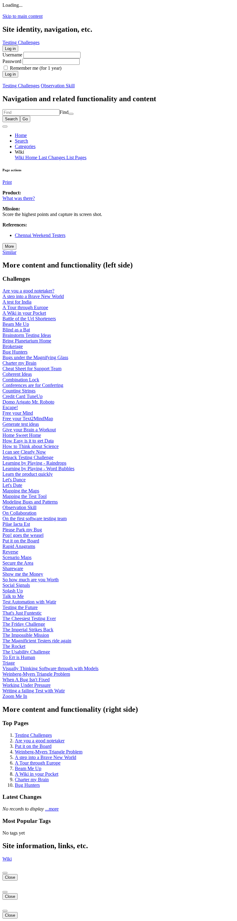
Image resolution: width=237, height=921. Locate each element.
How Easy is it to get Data (28, 440)
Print (7, 182)
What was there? (18, 198)
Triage (8, 663)
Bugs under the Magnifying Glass (35, 357)
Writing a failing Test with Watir (33, 690)
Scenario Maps (16, 557)
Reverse (10, 551)
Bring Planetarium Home (26, 340)
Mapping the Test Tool (24, 496)
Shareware (12, 568)
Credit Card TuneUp (22, 396)
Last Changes (52, 157)
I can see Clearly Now (24, 451)
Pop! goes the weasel (23, 535)
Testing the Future (20, 607)
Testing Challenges (21, 85)
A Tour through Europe (25, 307)
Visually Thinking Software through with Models (50, 668)
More (9, 246)
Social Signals (16, 585)
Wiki (7, 858)
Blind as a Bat (16, 329)
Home (21, 135)
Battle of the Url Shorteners (29, 318)
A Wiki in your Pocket (24, 313)
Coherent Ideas (17, 374)
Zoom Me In (14, 696)
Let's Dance (14, 479)
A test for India (16, 302)
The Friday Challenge (23, 624)
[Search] (71, 114)
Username (12, 54)
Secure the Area (17, 563)
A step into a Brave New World (33, 296)
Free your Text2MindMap (27, 418)
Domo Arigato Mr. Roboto (28, 401)
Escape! (10, 407)
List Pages (76, 157)
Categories (25, 146)
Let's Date (12, 485)
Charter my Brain (19, 363)
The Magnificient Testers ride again (36, 640)
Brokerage (12, 346)
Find (64, 112)
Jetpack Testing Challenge (27, 457)
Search (21, 140)
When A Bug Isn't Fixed (26, 679)
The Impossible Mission (25, 635)
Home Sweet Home (21, 435)
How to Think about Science (30, 446)
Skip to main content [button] (22, 16)
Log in (10, 48)
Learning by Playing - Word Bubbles (38, 468)
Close (10, 877)
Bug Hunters (14, 352)
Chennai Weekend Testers (40, 235)
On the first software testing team (34, 518)
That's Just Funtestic (22, 613)
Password (11, 61)
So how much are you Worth (30, 579)
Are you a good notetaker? (28, 290)
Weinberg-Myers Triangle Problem (36, 674)
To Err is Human (18, 657)
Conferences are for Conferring (32, 385)
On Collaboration (19, 513)
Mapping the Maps (20, 490)
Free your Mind (17, 413)
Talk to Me (13, 596)
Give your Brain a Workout (29, 429)
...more (52, 808)
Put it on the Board (20, 540)
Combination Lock (20, 379)
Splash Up (12, 590)
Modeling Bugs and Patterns (30, 501)
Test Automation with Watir (29, 601)
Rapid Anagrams (18, 546)
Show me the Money (22, 574)
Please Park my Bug (22, 529)
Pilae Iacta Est (16, 524)
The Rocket (13, 646)
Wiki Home (27, 157)
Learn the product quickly (27, 474)
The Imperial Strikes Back (27, 629)
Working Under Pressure (26, 685)
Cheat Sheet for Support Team (31, 368)
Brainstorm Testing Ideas (26, 335)
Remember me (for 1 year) (35, 68)
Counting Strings (18, 390)
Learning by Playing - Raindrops (34, 463)
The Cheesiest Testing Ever (29, 618)
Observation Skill (58, 85)
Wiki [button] (19, 152)
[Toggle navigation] (4, 126)
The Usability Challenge (26, 651)
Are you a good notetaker (39, 740)
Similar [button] (9, 252)
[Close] (4, 873)
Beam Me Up (15, 324)
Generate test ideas (20, 424)
